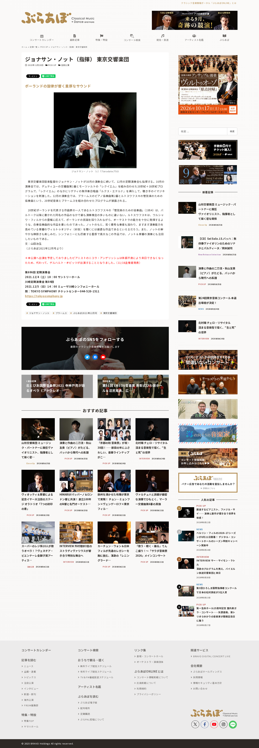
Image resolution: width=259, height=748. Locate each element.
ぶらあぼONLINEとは (149, 671)
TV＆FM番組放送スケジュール (96, 677)
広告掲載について (146, 683)
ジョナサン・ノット (39, 312)
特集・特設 (28, 715)
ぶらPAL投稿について (92, 719)
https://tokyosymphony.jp (44, 296)
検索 (232, 131)
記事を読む (28, 660)
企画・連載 (30, 671)
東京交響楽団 (110, 312)
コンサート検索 (88, 650)
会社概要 (196, 666)
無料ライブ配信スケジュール (96, 666)
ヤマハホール (31, 726)
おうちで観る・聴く (91, 660)
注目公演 (65, 65)
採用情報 (198, 677)
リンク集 (140, 650)
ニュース (28, 666)
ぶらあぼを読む (88, 696)
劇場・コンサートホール (150, 656)
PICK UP (52, 65)
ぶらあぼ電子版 (88, 702)
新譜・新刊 (30, 694)
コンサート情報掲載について (152, 677)
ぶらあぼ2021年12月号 (84, 312)
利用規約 (141, 688)
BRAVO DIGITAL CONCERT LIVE (211, 656)
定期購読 (85, 713)
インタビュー (31, 688)
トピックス (30, 677)
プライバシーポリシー (149, 694)
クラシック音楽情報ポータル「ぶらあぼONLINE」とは (208, 2)
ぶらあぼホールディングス (207, 671)
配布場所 (85, 708)
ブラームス (61, 312)
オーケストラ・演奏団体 (150, 662)
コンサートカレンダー (36, 650)
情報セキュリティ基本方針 (207, 683)
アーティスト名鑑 (89, 687)
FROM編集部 (31, 705)
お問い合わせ (200, 688)
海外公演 (29, 700)
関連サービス (199, 650)
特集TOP (29, 721)
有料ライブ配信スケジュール (96, 671)
